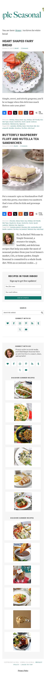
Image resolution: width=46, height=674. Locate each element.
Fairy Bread (30, 126)
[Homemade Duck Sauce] (22, 560)
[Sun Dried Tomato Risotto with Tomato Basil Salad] (22, 605)
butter (24, 126)
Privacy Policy (23, 671)
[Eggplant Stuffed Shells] (22, 538)
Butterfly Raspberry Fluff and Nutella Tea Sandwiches (20, 139)
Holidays (29, 120)
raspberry (10, 229)
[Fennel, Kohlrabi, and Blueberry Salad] (23, 464)
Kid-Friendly (36, 120)
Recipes (11, 122)
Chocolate (12, 221)
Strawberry (18, 128)
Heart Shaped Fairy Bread (17, 43)
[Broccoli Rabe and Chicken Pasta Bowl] (23, 420)
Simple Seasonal (23, 12)
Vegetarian (22, 124)
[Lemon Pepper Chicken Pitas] (23, 397)
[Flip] (31, 113)
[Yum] (21, 113)
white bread (31, 128)
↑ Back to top (26, 664)
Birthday (12, 120)
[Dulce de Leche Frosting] (22, 627)
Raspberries (12, 223)
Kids (35, 126)
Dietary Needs (19, 120)
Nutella (4, 229)
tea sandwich (23, 229)
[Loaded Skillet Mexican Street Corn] (23, 442)
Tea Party (24, 128)
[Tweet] (15, 113)
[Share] (4, 113)
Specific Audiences (31, 122)
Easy (25, 120)
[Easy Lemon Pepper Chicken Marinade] (23, 487)
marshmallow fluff (36, 227)
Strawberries (5, 124)
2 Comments (24, 48)
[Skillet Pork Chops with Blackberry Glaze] (22, 649)
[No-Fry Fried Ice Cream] (22, 582)
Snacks (24, 122)
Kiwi (41, 120)
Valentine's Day (14, 124)
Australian (13, 126)
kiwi (38, 126)
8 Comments (23, 146)
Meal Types (5, 122)
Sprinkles (11, 128)
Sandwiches (17, 122)
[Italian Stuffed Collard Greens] (23, 509)
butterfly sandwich (15, 227)
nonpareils (5, 128)
